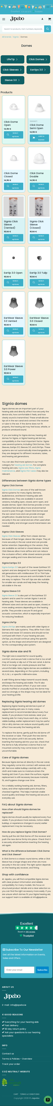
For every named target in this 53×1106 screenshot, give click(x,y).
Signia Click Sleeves (11, 536)
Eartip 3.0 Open (13, 272)
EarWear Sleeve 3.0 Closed (39, 319)
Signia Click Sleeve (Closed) (37, 224)
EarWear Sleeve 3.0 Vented (13, 319)
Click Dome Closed (11, 175)
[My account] (42, 19)
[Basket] (49, 19)
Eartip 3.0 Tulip (38, 272)
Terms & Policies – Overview (17, 1058)
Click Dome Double (37, 175)
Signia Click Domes (11, 489)
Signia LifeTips (8, 626)
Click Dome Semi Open (37, 126)
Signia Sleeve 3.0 (10, 595)
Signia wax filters (26, 468)
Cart (16, 1094)
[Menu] (3, 19)
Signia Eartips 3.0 (10, 567)
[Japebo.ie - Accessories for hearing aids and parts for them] (17, 19)
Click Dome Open (11, 123)
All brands (6, 37)
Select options (15, 135)
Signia (16, 37)
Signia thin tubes (28, 471)
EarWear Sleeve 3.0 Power (13, 368)
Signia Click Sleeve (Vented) (11, 224)
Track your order (11, 1064)
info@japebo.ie (18, 1005)
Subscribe (42, 969)
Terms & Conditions (29, 1094)
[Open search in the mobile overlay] (26, 28)
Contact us (8, 1053)
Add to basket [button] (41, 138)
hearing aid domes (23, 465)
